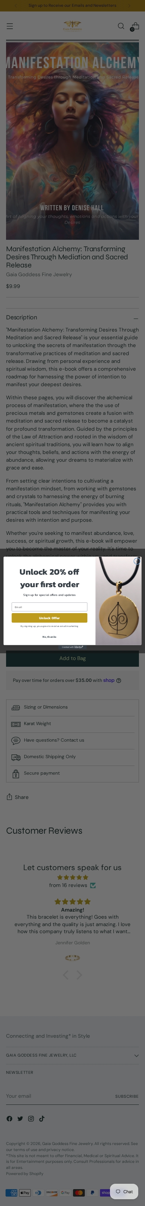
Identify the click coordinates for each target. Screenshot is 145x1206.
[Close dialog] (137, 561)
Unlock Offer (49, 618)
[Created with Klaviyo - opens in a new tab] (72, 647)
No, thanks (49, 637)
